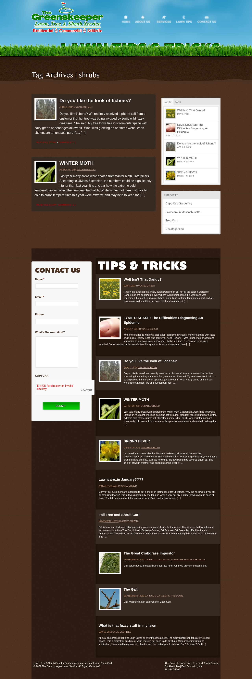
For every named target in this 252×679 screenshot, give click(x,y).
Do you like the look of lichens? (95, 100)
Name (39, 279)
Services (166, 18)
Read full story (46, 142)
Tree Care (172, 220)
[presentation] (65, 387)
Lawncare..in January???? (121, 479)
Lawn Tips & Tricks (186, 18)
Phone (39, 314)
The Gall (131, 589)
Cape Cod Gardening (179, 203)
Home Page (128, 18)
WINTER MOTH (76, 163)
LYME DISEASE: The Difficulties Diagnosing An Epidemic (192, 128)
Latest (168, 102)
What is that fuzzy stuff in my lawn (127, 625)
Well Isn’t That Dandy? (191, 110)
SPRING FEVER (187, 172)
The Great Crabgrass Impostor (149, 553)
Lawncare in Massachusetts (183, 212)
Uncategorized (83, 107)
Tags (178, 102)
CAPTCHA (41, 375)
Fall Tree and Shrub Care (119, 515)
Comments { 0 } (66, 142)
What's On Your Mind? (50, 332)
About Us (145, 18)
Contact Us (208, 18)
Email (39, 296)
